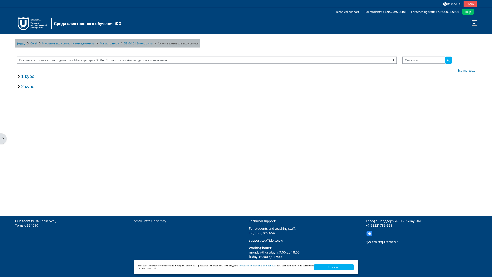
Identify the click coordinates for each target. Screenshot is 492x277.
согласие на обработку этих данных (257, 265)
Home (21, 43)
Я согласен (333, 267)
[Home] (67, 24)
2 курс (27, 86)
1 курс (27, 76)
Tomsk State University (149, 221)
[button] (452, 4)
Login (470, 4)
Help (468, 12)
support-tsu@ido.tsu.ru (266, 240)
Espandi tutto (466, 70)
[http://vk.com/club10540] (369, 233)
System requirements (382, 241)
